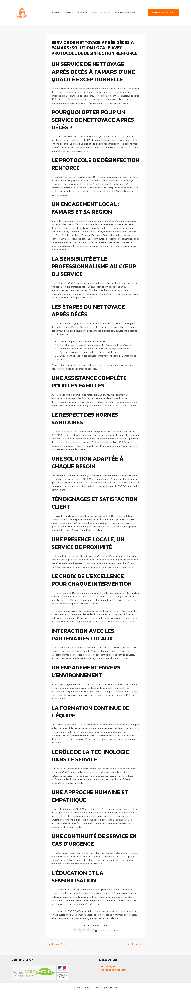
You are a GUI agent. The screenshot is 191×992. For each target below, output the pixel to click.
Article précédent (56, 944)
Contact (106, 12)
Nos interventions (125, 12)
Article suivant (136, 944)
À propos (69, 12)
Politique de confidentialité (112, 969)
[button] (163, 12)
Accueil (55, 12)
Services (82, 12)
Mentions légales (108, 966)
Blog (94, 12)
